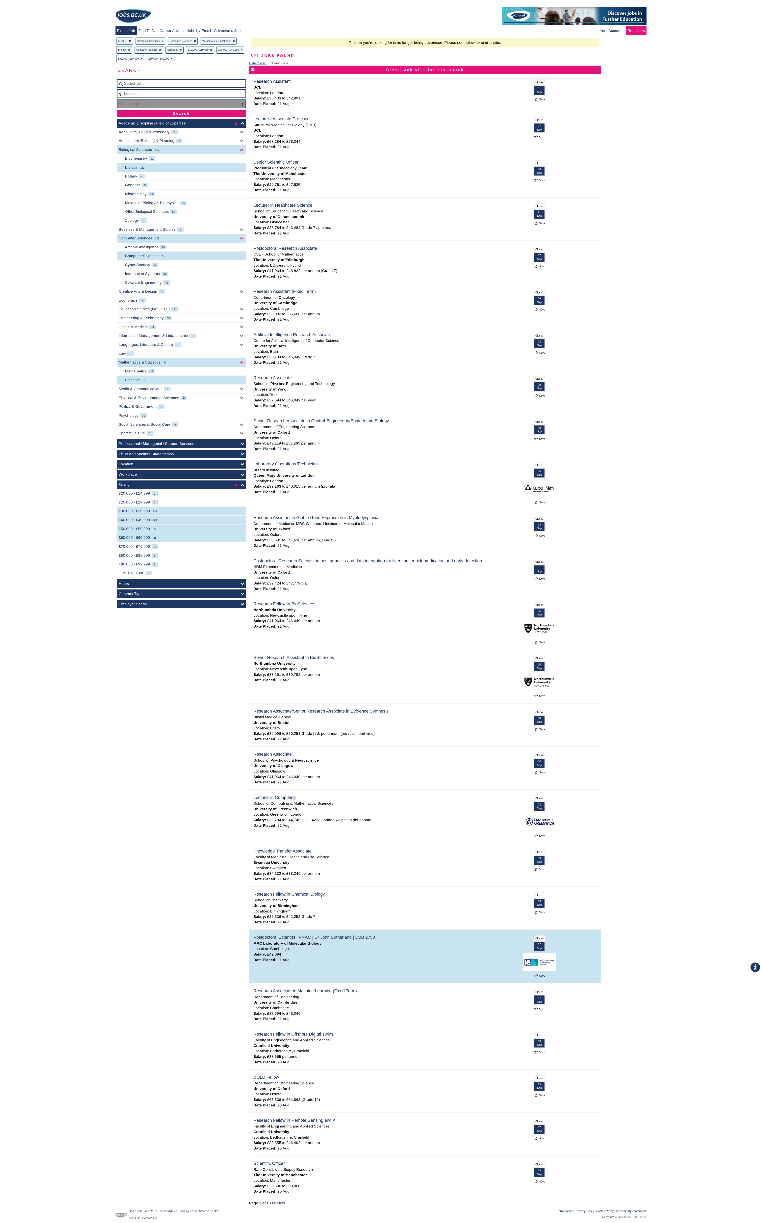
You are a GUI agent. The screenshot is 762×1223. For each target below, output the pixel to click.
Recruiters (636, 31)
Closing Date (279, 63)
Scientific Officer (269, 1163)
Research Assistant (272, 81)
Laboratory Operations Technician (285, 463)
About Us (134, 1218)
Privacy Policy (585, 1211)
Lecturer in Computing (274, 797)
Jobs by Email (199, 31)
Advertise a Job (227, 31)
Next (281, 1203)
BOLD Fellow (266, 1077)
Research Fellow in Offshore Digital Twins (293, 1034)
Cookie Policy (605, 1211)
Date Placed (258, 63)
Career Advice (172, 31)
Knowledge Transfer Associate (282, 851)
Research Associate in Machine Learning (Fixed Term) (305, 990)
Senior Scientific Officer (275, 162)
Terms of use (565, 1211)
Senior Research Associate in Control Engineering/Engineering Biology (321, 420)
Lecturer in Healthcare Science (282, 205)
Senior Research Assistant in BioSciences (293, 657)
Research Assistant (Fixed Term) (284, 291)
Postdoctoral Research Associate (285, 248)
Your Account (611, 31)
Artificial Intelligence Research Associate (292, 334)
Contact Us (149, 1218)
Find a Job (126, 31)
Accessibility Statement (630, 1211)
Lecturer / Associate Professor (282, 118)
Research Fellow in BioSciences (284, 603)
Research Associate (272, 377)
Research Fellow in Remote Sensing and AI (295, 1120)
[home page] (133, 17)
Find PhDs (147, 31)
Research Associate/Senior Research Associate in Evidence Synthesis (321, 711)
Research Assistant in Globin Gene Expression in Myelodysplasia (315, 517)
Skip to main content (19, 4)
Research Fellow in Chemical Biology (289, 894)
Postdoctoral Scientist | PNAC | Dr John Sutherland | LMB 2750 (314, 937)
